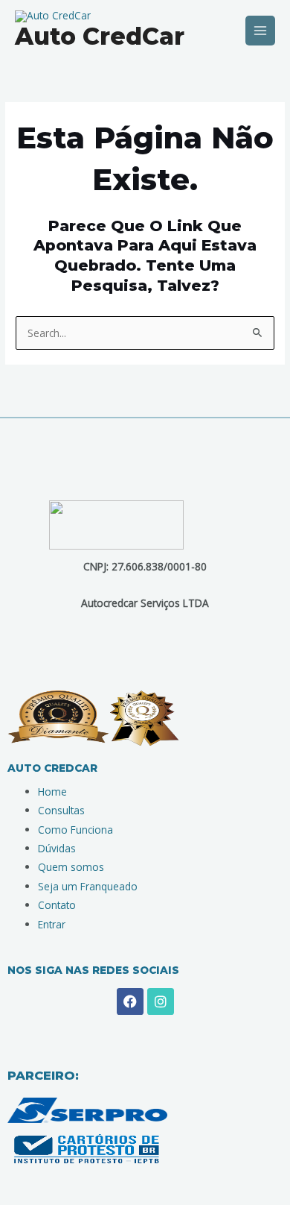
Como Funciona (75, 829)
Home (52, 791)
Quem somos (71, 867)
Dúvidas (57, 848)
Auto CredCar (99, 36)
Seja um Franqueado (88, 886)
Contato (57, 905)
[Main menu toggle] (260, 31)
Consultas (61, 810)
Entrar (51, 924)
